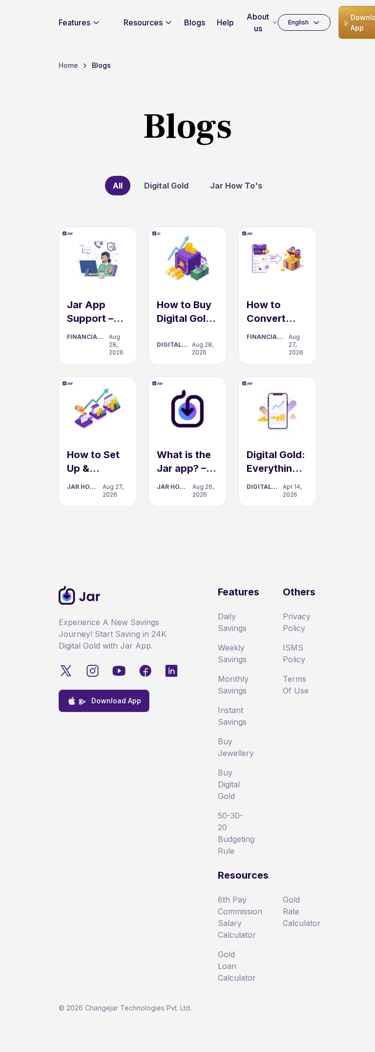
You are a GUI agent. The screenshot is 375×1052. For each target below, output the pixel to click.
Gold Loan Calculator (234, 966)
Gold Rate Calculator (299, 911)
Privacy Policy (297, 622)
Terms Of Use (296, 684)
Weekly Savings (232, 653)
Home (68, 65)
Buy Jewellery (234, 747)
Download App (116, 700)
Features (74, 22)
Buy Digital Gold (229, 784)
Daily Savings (232, 622)
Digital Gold (166, 185)
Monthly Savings (233, 684)
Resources (143, 22)
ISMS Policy (294, 653)
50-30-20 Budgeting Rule (234, 833)
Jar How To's (236, 185)
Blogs (194, 22)
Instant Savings (232, 716)
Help (225, 22)
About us (258, 22)
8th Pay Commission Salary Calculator (234, 917)
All (118, 185)
